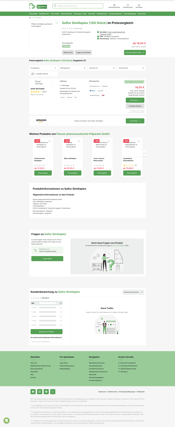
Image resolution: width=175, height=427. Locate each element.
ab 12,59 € (39, 168)
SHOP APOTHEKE (37, 89)
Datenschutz (112, 392)
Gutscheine (142, 14)
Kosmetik (91, 14)
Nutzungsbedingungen (127, 392)
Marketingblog (65, 369)
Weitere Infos (68, 52)
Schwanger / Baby (80, 14)
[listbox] (43, 67)
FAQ (32, 374)
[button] (144, 153)
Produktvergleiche (115, 14)
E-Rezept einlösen (42, 74)
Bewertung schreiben (46, 332)
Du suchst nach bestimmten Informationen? (46, 337)
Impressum (102, 392)
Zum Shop (133, 100)
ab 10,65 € (99, 168)
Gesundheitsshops (95, 366)
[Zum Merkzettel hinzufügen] (57, 23)
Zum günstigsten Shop (133, 52)
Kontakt (33, 377)
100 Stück (66, 46)
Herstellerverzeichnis (96, 369)
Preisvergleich (43, 173)
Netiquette (141, 392)
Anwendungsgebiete (96, 377)
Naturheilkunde (66, 14)
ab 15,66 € (128, 168)
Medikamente (44, 14)
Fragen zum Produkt (83, 52)
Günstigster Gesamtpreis (134, 82)
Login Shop (64, 363)
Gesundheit (33, 14)
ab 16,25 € (69, 168)
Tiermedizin (55, 14)
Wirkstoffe (92, 374)
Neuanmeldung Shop (67, 366)
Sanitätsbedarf (102, 14)
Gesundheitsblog (130, 14)
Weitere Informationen (37, 94)
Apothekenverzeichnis (97, 363)
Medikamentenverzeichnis (98, 372)
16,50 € (139, 87)
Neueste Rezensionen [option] (131, 292)
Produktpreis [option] (35, 68)
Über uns (34, 363)
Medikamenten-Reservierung (41, 366)
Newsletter (34, 372)
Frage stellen (47, 258)
